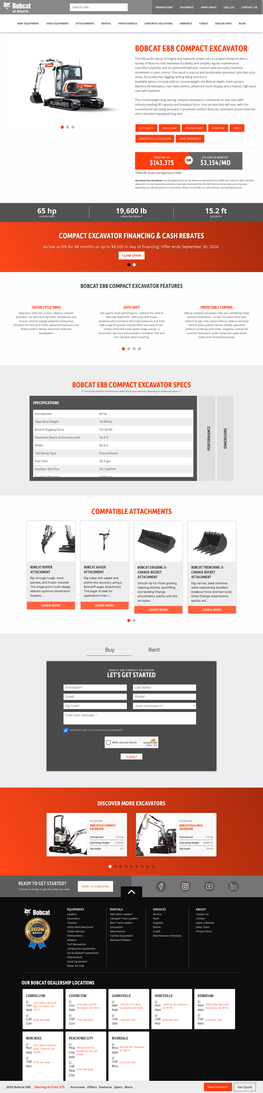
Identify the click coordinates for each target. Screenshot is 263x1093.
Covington (77, 995)
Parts (156, 918)
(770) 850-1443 (213, 1019)
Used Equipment (77, 961)
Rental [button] (106, 23)
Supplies (158, 922)
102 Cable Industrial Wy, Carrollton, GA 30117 (45, 1006)
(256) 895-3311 (170, 1019)
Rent (154, 649)
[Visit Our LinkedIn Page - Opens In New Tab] (233, 886)
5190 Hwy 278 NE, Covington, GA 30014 (88, 1006)
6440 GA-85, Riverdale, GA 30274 (132, 1048)
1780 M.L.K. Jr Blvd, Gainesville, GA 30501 (132, 1006)
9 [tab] (153, 866)
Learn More (51, 606)
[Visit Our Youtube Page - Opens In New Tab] (209, 886)
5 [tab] (131, 866)
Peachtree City (81, 1038)
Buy (110, 649)
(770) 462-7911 (128, 1019)
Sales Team (203, 927)
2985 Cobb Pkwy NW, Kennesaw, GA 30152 (217, 1006)
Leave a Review (205, 922)
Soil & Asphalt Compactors (83, 953)
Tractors (72, 922)
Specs (118, 1087)
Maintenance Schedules (167, 935)
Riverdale (120, 1038)
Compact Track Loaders (124, 918)
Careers (200, 918)
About (201, 909)
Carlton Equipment (121, 935)
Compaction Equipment (81, 948)
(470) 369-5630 (85, 1069)
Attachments (74, 957)
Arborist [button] (186, 23)
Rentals (116, 909)
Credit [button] (203, 23)
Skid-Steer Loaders (121, 914)
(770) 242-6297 (128, 1062)
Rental (157, 927)
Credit (156, 931)
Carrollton (35, 995)
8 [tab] (147, 866)
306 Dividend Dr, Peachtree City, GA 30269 (87, 1051)
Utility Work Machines (80, 927)
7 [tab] (142, 866)
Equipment (75, 909)
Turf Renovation (76, 944)
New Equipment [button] (28, 23)
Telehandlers (75, 935)
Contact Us (202, 914)
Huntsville (164, 995)
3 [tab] (73, 127)
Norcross (34, 1038)
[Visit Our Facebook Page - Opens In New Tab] (161, 886)
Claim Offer (131, 256)
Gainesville (121, 995)
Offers (92, 1087)
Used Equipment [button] (57, 23)
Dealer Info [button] (223, 23)
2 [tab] (67, 127)
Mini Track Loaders (121, 922)
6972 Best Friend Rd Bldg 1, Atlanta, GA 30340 (45, 1049)
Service (157, 914)
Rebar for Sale (75, 965)
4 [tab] (139, 349)
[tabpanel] (68, 83)
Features (105, 1087)
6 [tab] (137, 866)
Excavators (73, 918)
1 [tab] (62, 127)
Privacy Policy (204, 931)
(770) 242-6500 (42, 1062)
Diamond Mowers (120, 940)
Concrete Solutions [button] (158, 23)
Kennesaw (206, 995)
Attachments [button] (85, 23)
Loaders (72, 914)
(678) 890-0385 (42, 1019)
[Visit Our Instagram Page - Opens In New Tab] (185, 886)
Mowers (72, 940)
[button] (17, 7)
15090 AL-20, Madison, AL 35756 (175, 1006)
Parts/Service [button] (127, 23)
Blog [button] (242, 23)
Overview (77, 1087)
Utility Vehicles (76, 931)
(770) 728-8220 (85, 1019)
